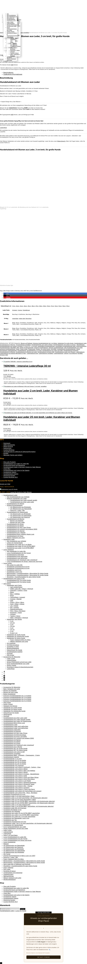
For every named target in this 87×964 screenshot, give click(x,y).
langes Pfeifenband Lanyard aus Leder (12, 25)
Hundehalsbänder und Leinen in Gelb (15, 776)
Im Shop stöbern (43, 957)
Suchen (23, 909)
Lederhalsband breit (32, 353)
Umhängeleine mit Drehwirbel (12, 873)
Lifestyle (66, 353)
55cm (67, 306)
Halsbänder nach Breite (14, 619)
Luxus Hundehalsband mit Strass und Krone (17, 840)
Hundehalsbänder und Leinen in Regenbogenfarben (19, 782)
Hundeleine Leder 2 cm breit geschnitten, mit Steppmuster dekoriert (25, 798)
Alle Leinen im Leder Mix (15, 565)
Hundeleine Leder (9, 539)
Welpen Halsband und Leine (11, 59)
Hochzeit (10, 653)
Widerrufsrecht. (61, 141)
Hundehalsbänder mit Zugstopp (13, 765)
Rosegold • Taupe (16, 612)
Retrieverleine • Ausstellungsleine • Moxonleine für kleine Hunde (27, 573)
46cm (33, 306)
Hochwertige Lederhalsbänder (8, 350)
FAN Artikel (10, 655)
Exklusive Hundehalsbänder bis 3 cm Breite (45, 343)
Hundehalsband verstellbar (21, 32)
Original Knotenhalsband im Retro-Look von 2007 (19, 856)
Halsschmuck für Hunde (14, 650)
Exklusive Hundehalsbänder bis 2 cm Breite (17, 696)
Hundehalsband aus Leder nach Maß (52, 350)
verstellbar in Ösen (13, 646)
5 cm (11, 631)
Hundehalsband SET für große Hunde (19, 580)
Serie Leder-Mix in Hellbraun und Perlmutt (16, 864)
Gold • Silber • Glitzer (17, 604)
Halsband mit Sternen (10, 706)
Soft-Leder (7, 869)
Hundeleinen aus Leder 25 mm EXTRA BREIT (21, 546)
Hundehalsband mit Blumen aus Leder (26, 352)
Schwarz (14, 310)
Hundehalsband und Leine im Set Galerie (16, 470)
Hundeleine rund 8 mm (14, 570)
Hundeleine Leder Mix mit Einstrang (14, 808)
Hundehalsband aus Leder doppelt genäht (23, 500)
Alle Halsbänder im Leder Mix (16, 551)
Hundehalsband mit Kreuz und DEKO (15, 736)
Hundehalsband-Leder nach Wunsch (65, 352)
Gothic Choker (10, 31)
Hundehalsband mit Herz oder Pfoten (19, 527)
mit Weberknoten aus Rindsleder (20, 507)
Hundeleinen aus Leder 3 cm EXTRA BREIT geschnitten (20, 815)
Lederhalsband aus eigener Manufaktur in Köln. (13, 353)
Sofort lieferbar (8, 867)
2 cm (11, 621)
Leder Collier (10, 22)
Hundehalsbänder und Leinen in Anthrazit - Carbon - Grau (22, 767)
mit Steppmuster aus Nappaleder (20, 515)
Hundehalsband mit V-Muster (16, 532)
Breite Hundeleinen (9, 694)
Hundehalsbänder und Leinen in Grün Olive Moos (19, 779)
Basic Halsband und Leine (11, 689)
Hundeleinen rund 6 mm (14, 572)
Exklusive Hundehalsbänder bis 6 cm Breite (17, 701)
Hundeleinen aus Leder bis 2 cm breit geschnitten (19, 816)
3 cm (11, 624)
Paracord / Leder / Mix (17, 510)
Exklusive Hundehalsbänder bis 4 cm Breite (17, 699)
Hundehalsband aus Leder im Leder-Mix (16, 463)
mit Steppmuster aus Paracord (20, 517)
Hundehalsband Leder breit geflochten (15, 726)
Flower (17, 349)
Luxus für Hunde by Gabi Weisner (21, 492)
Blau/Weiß (13, 347)
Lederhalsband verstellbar (46, 353)
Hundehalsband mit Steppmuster (17, 512)
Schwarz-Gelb (4, 355)
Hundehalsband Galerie (10, 474)
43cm (21, 306)
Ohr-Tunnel (6, 854)
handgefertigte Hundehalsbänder (66, 349)
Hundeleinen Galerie (9, 472)
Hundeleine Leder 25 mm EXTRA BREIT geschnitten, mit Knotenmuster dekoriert (29, 801)
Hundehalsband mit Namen (15, 503)
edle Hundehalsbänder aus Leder (73, 347)
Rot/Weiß (79, 353)
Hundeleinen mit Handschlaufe (13, 825)
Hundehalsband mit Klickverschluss (14, 735)
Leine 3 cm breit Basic (10, 835)
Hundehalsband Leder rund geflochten (15, 728)
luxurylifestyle (73, 353)
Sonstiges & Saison (9, 871)
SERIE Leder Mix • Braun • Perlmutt (21, 589)
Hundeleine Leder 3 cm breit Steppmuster (16, 804)
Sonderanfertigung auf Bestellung (14, 465)
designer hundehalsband (41, 347)
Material (6, 844)
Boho (18, 347)
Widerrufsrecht (8, 446)
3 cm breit (34, 346)
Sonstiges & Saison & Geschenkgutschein (20, 667)
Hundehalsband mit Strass (15, 524)
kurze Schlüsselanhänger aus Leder (12, 29)
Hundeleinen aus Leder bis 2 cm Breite (19, 544)
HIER (12, 65)
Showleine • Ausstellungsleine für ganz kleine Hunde (24, 577)
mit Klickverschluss (13, 645)
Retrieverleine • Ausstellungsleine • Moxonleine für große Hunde (27, 575)
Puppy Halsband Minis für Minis (20, 640)
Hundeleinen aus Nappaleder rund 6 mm (16, 818)
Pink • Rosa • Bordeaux (17, 611)
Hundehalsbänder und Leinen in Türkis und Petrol (19, 789)
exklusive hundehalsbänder (7, 349)
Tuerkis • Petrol (14, 53)
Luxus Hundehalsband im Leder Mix (14, 837)
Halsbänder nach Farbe (14, 585)
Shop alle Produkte (9, 462)
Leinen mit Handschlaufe (15, 543)
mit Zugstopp (11, 643)
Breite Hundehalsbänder (26, 347)
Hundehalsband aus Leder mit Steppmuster (17, 721)
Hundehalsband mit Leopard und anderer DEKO (22, 529)
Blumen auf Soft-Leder (17, 522)
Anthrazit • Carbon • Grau (18, 590)
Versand (8, 376)
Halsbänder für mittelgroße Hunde (18, 636)
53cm (60, 306)
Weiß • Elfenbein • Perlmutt (19, 617)
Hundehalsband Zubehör (15, 652)
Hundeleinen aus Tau (10, 820)
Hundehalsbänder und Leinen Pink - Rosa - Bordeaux (20, 793)
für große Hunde (45, 349)
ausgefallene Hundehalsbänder (46, 346)
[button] (6, 294)
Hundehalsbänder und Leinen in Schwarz (11, 346)
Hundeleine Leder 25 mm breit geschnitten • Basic (19, 799)
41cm (13, 306)
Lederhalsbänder (58, 353)
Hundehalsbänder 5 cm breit (12, 759)
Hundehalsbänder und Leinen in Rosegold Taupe (18, 784)
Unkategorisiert (8, 874)
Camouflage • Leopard (17, 597)
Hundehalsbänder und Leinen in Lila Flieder (17, 781)
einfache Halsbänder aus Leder (17, 498)
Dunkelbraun (26, 310)
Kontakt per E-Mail (5, 484)
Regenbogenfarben (16, 609)
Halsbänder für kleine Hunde (16, 638)
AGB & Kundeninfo (9, 445)
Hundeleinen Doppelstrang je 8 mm (18, 566)
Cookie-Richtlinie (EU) (10, 477)
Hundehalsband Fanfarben (70, 350)
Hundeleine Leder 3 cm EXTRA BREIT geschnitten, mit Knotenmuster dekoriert (28, 806)
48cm (40, 306)
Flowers (38, 349)
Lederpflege (10, 37)
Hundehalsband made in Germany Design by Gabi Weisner (22, 467)
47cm (36, 306)
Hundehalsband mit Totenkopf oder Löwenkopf (22, 560)
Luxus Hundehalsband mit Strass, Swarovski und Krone (24, 561)
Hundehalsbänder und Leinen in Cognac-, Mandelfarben (68, 344)
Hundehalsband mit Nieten (15, 526)
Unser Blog (6, 469)
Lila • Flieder (14, 606)
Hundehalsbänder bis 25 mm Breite (14, 760)
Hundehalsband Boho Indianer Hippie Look (20, 534)
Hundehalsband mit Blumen (7, 344)
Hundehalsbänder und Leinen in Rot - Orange (17, 786)
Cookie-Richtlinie (8, 450)
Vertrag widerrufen (43, 912)
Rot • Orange (14, 607)
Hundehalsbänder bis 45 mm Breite (14, 764)
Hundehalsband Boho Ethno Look (14, 723)
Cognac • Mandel (15, 599)
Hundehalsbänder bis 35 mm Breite (14, 762)
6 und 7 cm (13, 633)
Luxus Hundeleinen (9, 842)
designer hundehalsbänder (56, 347)
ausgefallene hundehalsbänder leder (65, 346)
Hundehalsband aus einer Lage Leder (22, 502)
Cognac (20, 310)
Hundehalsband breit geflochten (17, 556)
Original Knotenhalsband (14, 505)
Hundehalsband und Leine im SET (14, 578)
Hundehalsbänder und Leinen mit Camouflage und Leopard (22, 791)
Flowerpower (31, 349)
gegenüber (15, 318)
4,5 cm (12, 629)
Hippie (78, 349)
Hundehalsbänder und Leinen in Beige (15, 769)
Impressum (6, 443)
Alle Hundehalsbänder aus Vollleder (18, 497)
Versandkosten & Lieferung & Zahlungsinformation (19, 451)
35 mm (12, 626)
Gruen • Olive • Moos (17, 602)
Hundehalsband (21, 350)
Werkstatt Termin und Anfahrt (12, 455)
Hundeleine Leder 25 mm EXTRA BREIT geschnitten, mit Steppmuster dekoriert (28, 803)
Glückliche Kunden (9, 475)
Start (1, 32)
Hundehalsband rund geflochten (17, 558)
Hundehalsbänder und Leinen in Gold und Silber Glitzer (21, 777)
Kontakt (5, 453)
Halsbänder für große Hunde (65, 343)
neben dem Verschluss (25, 318)
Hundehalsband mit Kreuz (11, 56)
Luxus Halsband (8, 549)
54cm (64, 306)
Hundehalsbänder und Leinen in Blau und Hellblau (19, 770)
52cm (56, 306)
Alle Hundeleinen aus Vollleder (16, 541)
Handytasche (7, 714)
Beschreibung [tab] (8, 72)
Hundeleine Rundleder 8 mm (12, 810)
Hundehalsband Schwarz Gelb (46, 352)
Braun (12, 595)
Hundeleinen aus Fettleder (11, 811)
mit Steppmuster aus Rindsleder (20, 514)
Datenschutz (7, 448)
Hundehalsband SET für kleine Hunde (19, 582)
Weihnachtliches (8, 876)
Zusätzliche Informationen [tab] (12, 74)
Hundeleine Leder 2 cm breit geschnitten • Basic (19, 796)
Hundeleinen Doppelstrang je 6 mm (18, 568)
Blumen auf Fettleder (26, 343)
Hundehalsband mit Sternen (16, 531)
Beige (12, 592)
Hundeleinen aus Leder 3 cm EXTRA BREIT (20, 548)
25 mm (12, 623)
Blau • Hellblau (15, 594)
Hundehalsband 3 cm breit (34, 350)
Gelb (11, 600)
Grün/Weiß (53, 349)
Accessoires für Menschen (11, 657)
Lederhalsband (80, 352)
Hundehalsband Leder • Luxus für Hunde (13, 911)
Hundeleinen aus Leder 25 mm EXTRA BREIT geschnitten (21, 813)
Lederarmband (10, 23)
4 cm (11, 628)
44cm (25, 306)
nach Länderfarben (16, 587)
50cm (48, 306)
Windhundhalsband (13, 648)
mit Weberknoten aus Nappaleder (21, 509)
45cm (29, 306)
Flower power (23, 349)
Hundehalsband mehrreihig (15, 555)
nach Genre (7, 583)
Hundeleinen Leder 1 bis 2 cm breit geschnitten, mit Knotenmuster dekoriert (27, 823)
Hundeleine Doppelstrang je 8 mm (14, 794)
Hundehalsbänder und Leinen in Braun (42, 344)
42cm (17, 306)
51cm (52, 306)
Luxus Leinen (7, 563)
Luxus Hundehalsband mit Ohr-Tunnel (19, 553)
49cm (44, 306)
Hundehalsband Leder (80, 343)
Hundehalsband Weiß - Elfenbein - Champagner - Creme (21, 755)
